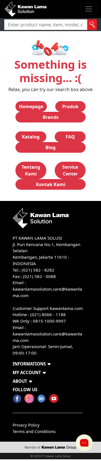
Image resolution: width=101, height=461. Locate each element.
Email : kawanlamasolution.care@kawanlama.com (47, 334)
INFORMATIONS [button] (29, 364)
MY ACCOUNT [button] (27, 372)
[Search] (92, 24)
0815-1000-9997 (49, 321)
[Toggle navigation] (89, 9)
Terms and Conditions (34, 431)
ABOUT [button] (20, 381)
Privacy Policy (26, 425)
